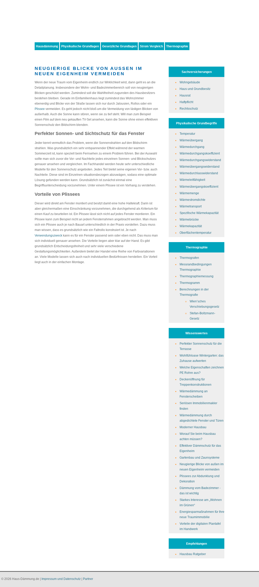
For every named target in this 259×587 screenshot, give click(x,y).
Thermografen (189, 257)
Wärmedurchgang (192, 146)
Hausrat (185, 95)
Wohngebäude (190, 82)
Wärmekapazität (191, 226)
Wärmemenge (189, 193)
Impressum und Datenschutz (61, 578)
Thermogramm (190, 282)
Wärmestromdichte (192, 199)
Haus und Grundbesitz (195, 88)
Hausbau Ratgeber (193, 554)
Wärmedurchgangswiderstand (200, 160)
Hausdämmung (47, 46)
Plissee (40, 108)
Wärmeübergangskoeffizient (199, 186)
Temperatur (187, 133)
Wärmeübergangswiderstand (200, 166)
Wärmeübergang (191, 140)
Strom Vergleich (151, 46)
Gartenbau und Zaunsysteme (200, 457)
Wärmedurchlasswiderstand (199, 173)
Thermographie (177, 46)
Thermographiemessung (196, 276)
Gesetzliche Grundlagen (119, 46)
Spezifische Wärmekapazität (199, 212)
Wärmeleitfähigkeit (192, 179)
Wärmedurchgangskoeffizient (200, 153)
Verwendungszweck (48, 235)
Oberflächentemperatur (195, 232)
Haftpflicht (186, 102)
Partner (88, 578)
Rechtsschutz (189, 108)
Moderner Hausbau (193, 427)
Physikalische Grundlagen (80, 46)
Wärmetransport (191, 206)
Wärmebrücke (189, 219)
